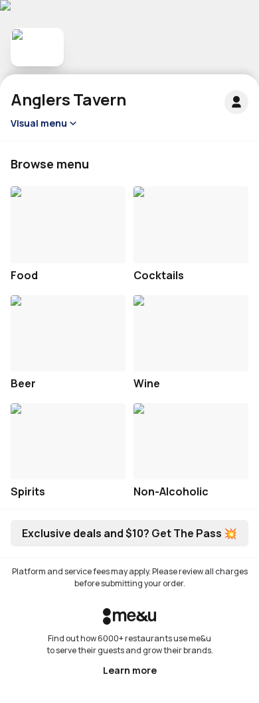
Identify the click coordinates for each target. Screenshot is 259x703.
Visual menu (39, 123)
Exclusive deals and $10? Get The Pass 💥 (129, 533)
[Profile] (236, 102)
